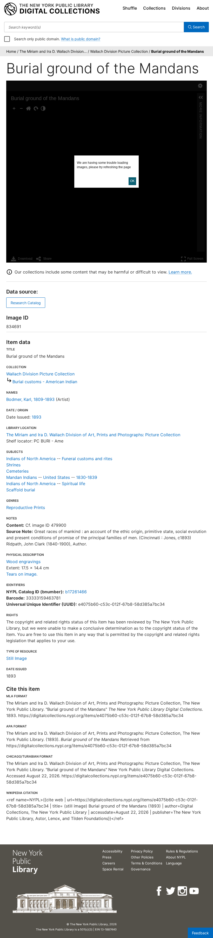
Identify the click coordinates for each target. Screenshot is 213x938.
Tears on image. (21, 574)
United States (56, 477)
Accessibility (112, 851)
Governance (141, 869)
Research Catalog (26, 303)
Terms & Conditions (146, 863)
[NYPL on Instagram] (183, 891)
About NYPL (176, 857)
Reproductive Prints (25, 507)
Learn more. (180, 272)
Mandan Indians (21, 477)
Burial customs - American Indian (44, 381)
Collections (154, 8)
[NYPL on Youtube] (194, 891)
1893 (36, 417)
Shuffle (130, 8)
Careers (108, 863)
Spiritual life (73, 483)
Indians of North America (31, 458)
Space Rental (112, 869)
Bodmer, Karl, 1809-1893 (30, 399)
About (203, 8)
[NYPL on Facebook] (159, 891)
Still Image (16, 658)
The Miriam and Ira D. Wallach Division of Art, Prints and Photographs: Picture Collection (93, 434)
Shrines (13, 464)
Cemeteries (17, 471)
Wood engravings (23, 561)
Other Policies (142, 857)
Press (106, 857)
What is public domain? (80, 39)
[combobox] (94, 27)
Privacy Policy (142, 851)
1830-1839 (86, 477)
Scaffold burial (20, 489)
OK (132, 181)
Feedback (200, 933)
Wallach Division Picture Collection (40, 373)
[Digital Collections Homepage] (51, 9)
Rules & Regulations (182, 851)
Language (174, 863)
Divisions (181, 8)
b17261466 (76, 591)
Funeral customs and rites (87, 458)
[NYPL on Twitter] (171, 891)
